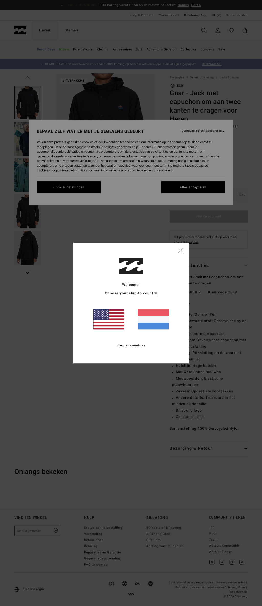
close (180, 250)
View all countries (131, 345)
